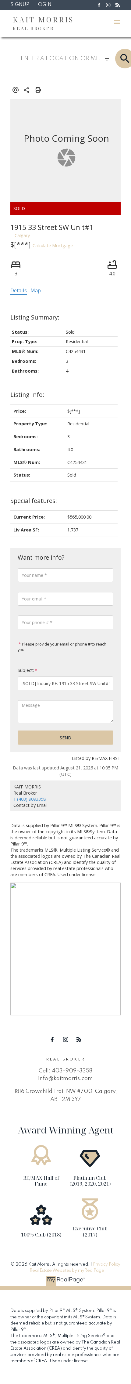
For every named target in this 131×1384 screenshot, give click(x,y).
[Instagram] (108, 5)
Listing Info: (27, 394)
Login (43, 4)
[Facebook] (99, 5)
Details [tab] (18, 290)
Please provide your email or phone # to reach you (62, 647)
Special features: (33, 500)
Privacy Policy (106, 1264)
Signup (19, 4)
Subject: (26, 670)
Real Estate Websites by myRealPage (67, 1270)
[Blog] (117, 5)
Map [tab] (35, 290)
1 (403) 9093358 (29, 799)
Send (65, 737)
